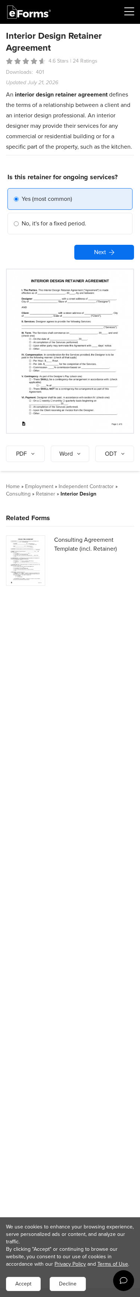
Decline (68, 1284)
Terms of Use (112, 1264)
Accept (23, 1284)
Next (100, 252)
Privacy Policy (70, 1264)
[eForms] (29, 12)
